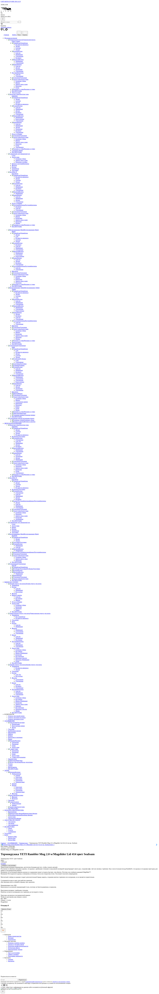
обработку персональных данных (61, 981)
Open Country (16, 41)
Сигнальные (19, 378)
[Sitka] (6, 11)
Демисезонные (16, 774)
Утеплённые (19, 646)
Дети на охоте (16, 92)
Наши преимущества (14, 936)
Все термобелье (20, 617)
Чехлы (14, 727)
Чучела (10, 764)
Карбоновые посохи (14, 731)
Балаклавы (18, 218)
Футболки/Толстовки (18, 436)
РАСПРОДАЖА (17, 91)
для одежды (11, 822)
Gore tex (18, 53)
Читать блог (12, 838)
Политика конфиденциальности (18, 946)
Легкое (17, 46)
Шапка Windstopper (21, 653)
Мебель (10, 734)
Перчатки (18, 86)
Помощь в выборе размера (16, 943)
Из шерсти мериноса (21, 44)
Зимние (14, 783)
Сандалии (11, 800)
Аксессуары (15, 157)
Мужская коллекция (10, 38)
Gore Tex (18, 441)
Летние (14, 785)
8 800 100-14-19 (16, 1)
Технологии (12, 939)
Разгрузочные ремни (18, 726)
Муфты (17, 223)
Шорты (17, 600)
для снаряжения (13, 825)
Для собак (11, 729)
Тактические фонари (14, 818)
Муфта (17, 711)
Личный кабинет (6, 27)
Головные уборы (20, 81)
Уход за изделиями (14, 953)
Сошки (10, 765)
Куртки (14, 167)
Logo (17, 360)
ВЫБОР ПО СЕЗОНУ (11, 582)
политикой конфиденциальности (33, 981)
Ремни (17, 407)
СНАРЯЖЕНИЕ (9, 721)
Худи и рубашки (17, 134)
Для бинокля (19, 147)
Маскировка (12, 732)
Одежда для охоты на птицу (17, 717)
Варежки (18, 706)
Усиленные (18, 69)
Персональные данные (15, 949)
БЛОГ (6, 835)
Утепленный (19, 63)
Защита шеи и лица (21, 559)
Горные (17, 775)
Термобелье (15, 168)
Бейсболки (18, 279)
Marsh (13, 231)
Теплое (17, 49)
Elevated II (15, 173)
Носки (17, 410)
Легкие (17, 68)
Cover (13, 155)
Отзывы (3, 863)
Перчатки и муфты (21, 162)
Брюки (14, 527)
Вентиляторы (12, 812)
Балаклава (18, 334)
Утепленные (19, 56)
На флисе (18, 58)
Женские (14, 793)
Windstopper (19, 54)
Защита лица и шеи (21, 84)
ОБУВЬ (6, 770)
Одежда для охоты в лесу (16, 719)
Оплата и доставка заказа (16, 944)
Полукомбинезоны (18, 73)
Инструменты (12, 767)
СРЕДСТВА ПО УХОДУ (12, 820)
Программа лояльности (15, 956)
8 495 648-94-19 (5, 1)
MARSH (14, 535)
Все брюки (18, 598)
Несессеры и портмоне (15, 737)
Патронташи (16, 724)
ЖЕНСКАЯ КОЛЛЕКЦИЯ (12, 423)
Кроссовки (18, 779)
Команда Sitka (12, 836)
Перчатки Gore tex (21, 658)
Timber (14, 289)
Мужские (15, 798)
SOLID (14, 565)
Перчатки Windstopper (22, 659)
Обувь (10, 828)
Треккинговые (20, 782)
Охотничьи (15, 742)
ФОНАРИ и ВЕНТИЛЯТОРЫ (14, 810)
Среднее (18, 48)
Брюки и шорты (17, 595)
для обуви (11, 823)
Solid (13, 347)
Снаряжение (12, 831)
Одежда (10, 830)
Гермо (14, 745)
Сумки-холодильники (18, 757)
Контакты (11, 961)
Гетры (17, 87)
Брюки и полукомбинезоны (20, 164)
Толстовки (15, 170)
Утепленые (18, 254)
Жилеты (14, 165)
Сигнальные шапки (21, 402)
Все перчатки (19, 656)
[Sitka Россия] (2, 985)
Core (16, 236)
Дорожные (15, 744)
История (10, 938)
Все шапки (18, 651)
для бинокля (19, 519)
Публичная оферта (14, 948)
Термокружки (12, 759)
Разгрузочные (19, 119)
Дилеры (10, 959)
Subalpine (15, 96)
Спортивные (19, 362)
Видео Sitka (11, 840)
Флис (13, 621)
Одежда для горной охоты (16, 716)
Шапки (17, 82)
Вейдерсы (15, 271)
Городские (18, 777)
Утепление (15, 620)
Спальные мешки (17, 150)
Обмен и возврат (13, 954)
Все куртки (19, 592)
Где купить (7, 833)
